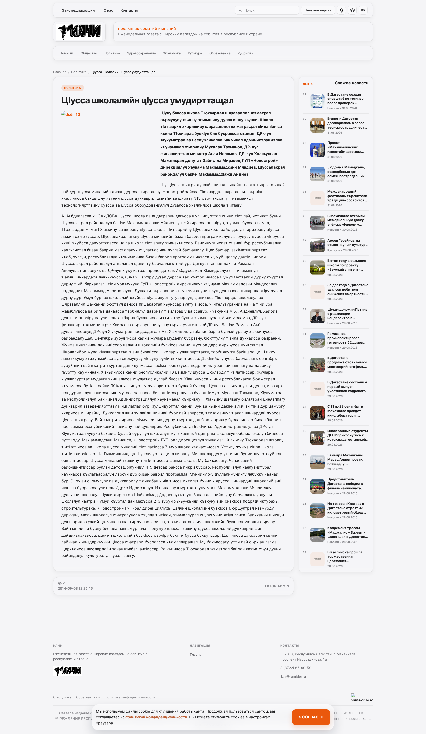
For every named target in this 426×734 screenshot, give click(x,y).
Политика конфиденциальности (130, 697)
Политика (112, 53)
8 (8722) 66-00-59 (295, 668)
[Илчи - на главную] (79, 32)
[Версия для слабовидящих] (352, 10)
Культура (195, 53)
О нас (108, 10)
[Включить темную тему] (341, 10)
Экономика (172, 53)
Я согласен (311, 717)
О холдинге (62, 697)
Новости (66, 53)
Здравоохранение (141, 53)
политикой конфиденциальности (156, 717)
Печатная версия (317, 10)
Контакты (129, 10)
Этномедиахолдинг (79, 10)
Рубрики (245, 53)
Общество (89, 53)
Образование (220, 53)
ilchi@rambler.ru (293, 676)
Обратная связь (88, 697)
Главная (59, 72)
